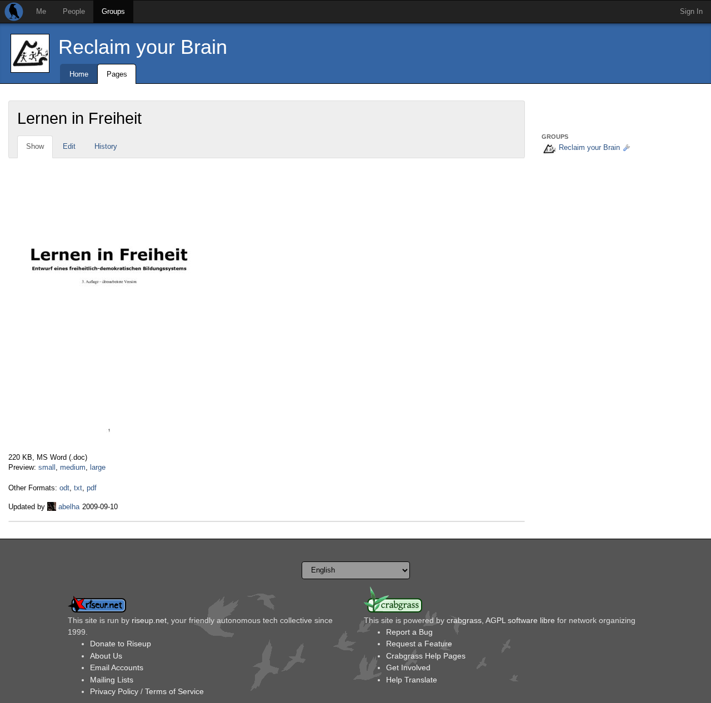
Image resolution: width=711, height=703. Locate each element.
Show (35, 146)
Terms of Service (174, 691)
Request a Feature (419, 643)
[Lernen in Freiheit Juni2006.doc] (106, 304)
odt (64, 488)
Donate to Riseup (120, 643)
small (47, 467)
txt (78, 488)
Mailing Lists (111, 679)
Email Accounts (116, 667)
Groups (113, 11)
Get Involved (408, 667)
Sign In (691, 11)
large (98, 467)
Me (41, 11)
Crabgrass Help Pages (425, 655)
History (105, 146)
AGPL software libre (520, 620)
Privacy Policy (114, 691)
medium (73, 467)
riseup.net (149, 620)
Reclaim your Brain (142, 47)
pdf (92, 488)
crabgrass (464, 620)
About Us (106, 655)
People (74, 11)
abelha (68, 507)
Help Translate (411, 679)
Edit (69, 146)
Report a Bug (409, 631)
